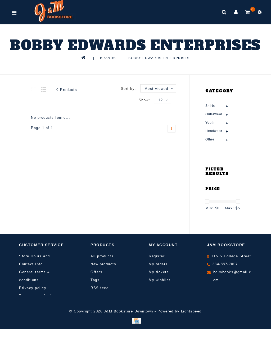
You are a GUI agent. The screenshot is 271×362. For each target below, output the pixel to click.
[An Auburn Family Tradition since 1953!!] (53, 11)
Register (157, 256)
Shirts (210, 106)
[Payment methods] (135, 321)
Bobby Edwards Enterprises (159, 58)
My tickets (159, 272)
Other (209, 139)
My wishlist (159, 280)
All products (102, 256)
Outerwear (213, 114)
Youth (210, 123)
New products (103, 264)
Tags (95, 280)
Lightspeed (191, 311)
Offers (96, 272)
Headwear (213, 131)
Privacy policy (32, 288)
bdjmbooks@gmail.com (232, 276)
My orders (158, 264)
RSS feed (100, 288)
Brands (108, 58)
